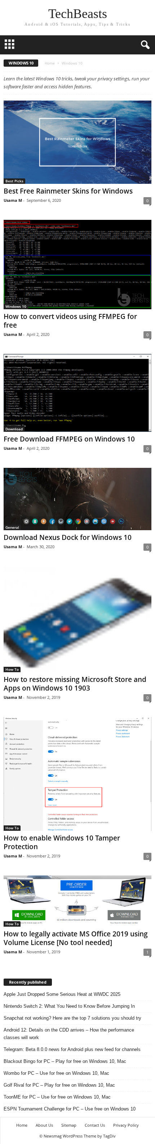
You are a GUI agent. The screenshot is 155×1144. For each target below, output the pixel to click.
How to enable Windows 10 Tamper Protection (62, 842)
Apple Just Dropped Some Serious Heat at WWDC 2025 (62, 994)
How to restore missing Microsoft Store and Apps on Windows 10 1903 (75, 684)
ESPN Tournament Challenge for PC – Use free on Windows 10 (70, 1109)
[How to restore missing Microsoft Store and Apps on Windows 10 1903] (77, 619)
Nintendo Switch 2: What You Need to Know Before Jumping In (69, 1006)
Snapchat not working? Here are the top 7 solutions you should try (72, 1018)
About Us (44, 1125)
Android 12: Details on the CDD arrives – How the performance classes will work (69, 1033)
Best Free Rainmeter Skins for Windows (68, 191)
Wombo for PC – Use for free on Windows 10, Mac (56, 1073)
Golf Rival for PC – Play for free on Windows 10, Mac (59, 1085)
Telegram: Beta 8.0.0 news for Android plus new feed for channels (72, 1049)
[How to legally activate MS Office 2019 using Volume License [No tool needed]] (77, 901)
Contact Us (95, 1125)
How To (12, 669)
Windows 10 (15, 306)
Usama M (13, 200)
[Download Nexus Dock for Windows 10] (77, 499)
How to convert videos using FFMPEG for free (70, 321)
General (12, 527)
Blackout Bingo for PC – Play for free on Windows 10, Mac (65, 1061)
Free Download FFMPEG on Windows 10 (69, 439)
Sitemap (68, 1125)
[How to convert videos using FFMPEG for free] (77, 264)
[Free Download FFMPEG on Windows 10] (77, 393)
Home (50, 63)
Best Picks (14, 180)
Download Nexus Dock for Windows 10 (68, 537)
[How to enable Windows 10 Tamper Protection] (77, 774)
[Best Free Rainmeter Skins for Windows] (77, 142)
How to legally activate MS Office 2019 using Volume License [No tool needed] (76, 938)
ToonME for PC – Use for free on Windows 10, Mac (57, 1097)
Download (14, 428)
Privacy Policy (126, 1125)
